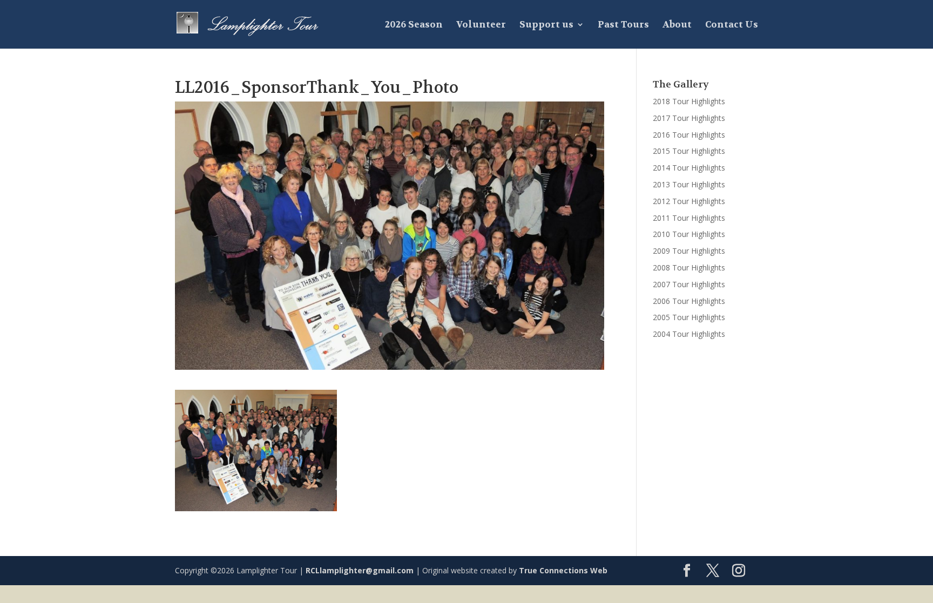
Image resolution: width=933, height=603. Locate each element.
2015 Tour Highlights (689, 151)
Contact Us (731, 25)
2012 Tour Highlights (689, 201)
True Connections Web (563, 570)
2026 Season (414, 25)
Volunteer (481, 25)
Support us (546, 25)
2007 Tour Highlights (689, 284)
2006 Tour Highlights (689, 301)
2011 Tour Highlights (689, 218)
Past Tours (623, 25)
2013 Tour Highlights (689, 184)
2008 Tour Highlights (689, 267)
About (677, 25)
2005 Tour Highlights (689, 317)
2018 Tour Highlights (689, 101)
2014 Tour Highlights (689, 167)
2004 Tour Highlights (689, 334)
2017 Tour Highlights (689, 118)
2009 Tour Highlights (689, 251)
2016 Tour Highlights (689, 135)
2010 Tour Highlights (689, 234)
